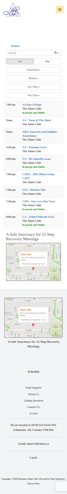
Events (33, 413)
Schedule (34, 371)
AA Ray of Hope (32, 104)
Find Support (33, 387)
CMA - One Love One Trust (38, 201)
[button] (33, 70)
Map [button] (47, 61)
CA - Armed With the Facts (38, 216)
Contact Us (33, 407)
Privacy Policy (33, 483)
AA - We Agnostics (33, 158)
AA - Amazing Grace (34, 147)
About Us (33, 394)
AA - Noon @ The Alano (36, 120)
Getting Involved (33, 400)
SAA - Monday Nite (33, 189)
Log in (33, 457)
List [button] (20, 61)
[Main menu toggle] (60, 9)
